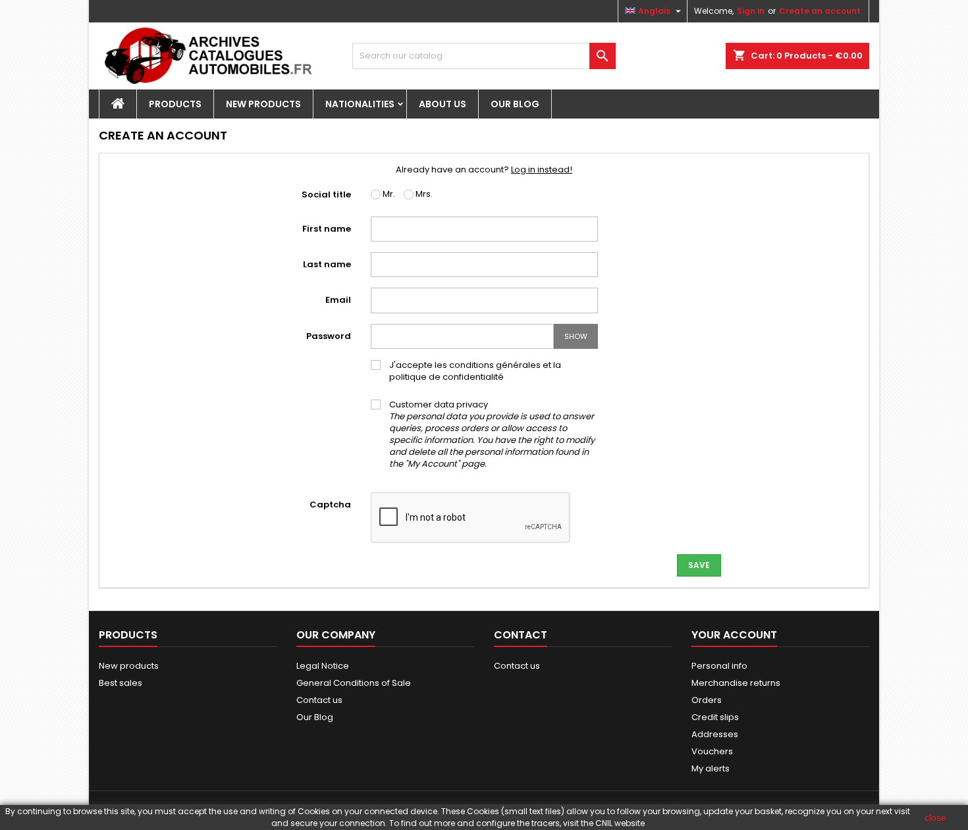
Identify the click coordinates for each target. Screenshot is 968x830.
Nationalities (359, 104)
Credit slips (715, 717)
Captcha (330, 504)
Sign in (751, 10)
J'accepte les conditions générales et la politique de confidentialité (475, 371)
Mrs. (423, 194)
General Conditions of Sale (353, 683)
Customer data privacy (492, 434)
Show (575, 336)
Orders (706, 700)
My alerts (710, 768)
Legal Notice (322, 666)
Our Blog (515, 104)
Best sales (120, 683)
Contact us (319, 700)
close (935, 817)
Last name (327, 264)
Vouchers (712, 751)
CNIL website (620, 823)
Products (175, 104)
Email (338, 300)
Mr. (388, 194)
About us (442, 104)
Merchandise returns (735, 683)
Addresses (714, 734)
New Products (263, 104)
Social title (326, 194)
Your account (734, 634)
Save (699, 565)
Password (328, 336)
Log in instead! (541, 169)
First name (326, 228)
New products (129, 666)
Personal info (719, 666)
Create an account (820, 10)
